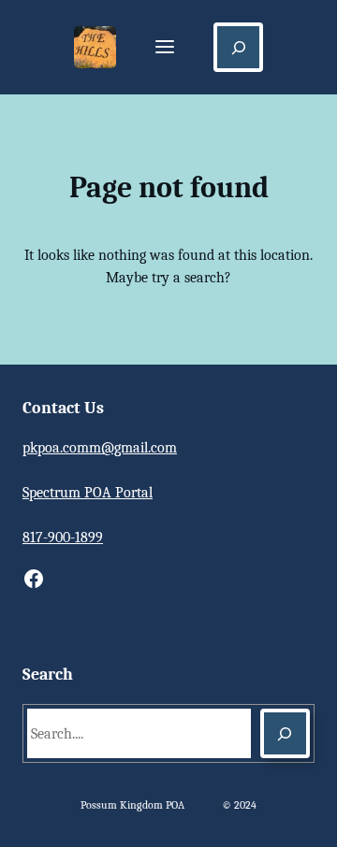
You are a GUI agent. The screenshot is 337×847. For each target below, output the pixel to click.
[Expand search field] (238, 47)
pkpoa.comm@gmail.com (99, 447)
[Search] (285, 733)
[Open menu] (165, 47)
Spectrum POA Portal (87, 492)
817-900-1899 (62, 537)
